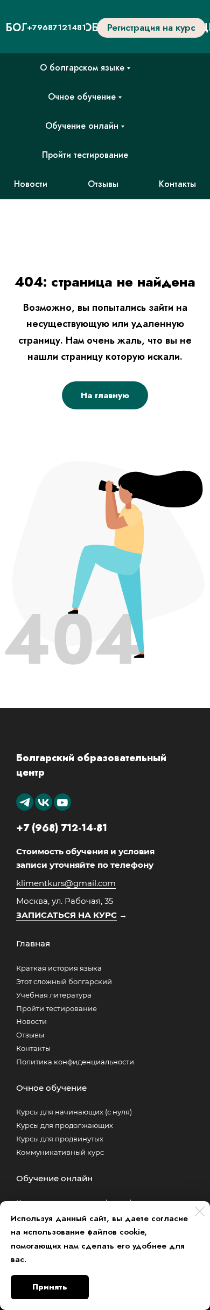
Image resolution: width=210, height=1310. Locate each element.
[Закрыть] (200, 1211)
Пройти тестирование (85, 155)
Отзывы (103, 184)
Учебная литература (54, 995)
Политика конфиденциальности (75, 1061)
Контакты (177, 184)
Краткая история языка (59, 968)
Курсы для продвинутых (59, 1138)
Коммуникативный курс (60, 1152)
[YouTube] (62, 802)
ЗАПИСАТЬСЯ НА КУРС (66, 915)
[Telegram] (24, 802)
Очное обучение (82, 96)
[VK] (43, 802)
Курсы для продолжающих (64, 1125)
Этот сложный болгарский (64, 981)
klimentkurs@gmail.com (66, 883)
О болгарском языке (82, 67)
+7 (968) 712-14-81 (61, 828)
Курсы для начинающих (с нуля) (74, 1111)
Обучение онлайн (81, 126)
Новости (30, 184)
